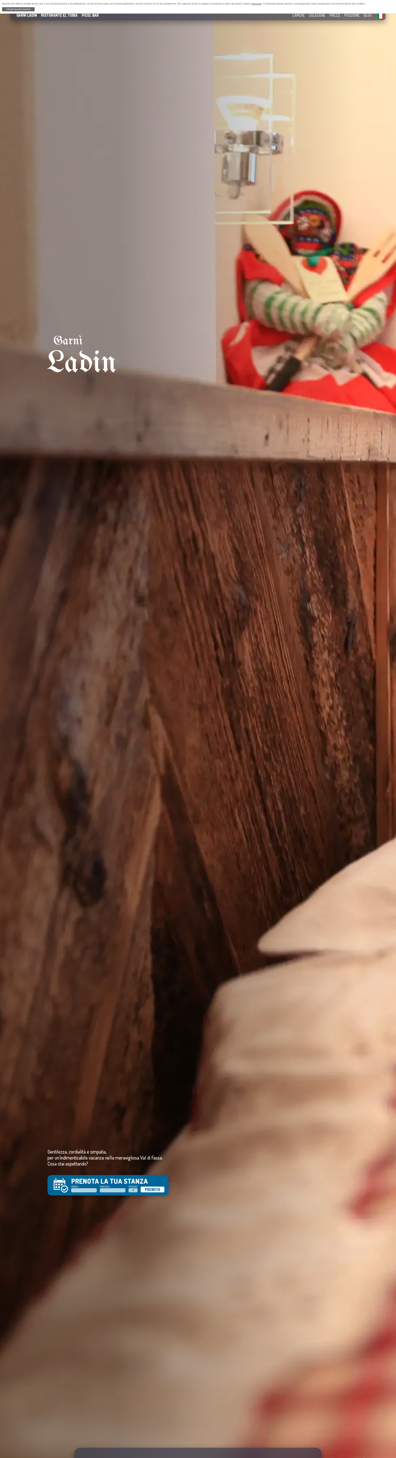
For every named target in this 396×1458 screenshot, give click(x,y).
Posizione (352, 15)
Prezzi (335, 15)
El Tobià (59, 15)
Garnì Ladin (26, 15)
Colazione (317, 15)
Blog (367, 15)
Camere (298, 15)
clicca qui (257, 3)
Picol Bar (90, 15)
